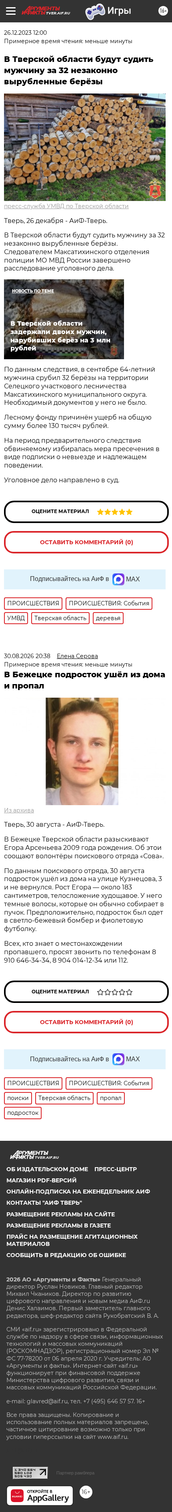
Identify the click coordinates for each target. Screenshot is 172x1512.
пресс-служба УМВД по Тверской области (66, 206)
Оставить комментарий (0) (86, 542)
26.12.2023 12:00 (25, 32)
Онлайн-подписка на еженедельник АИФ (78, 1191)
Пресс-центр (115, 1169)
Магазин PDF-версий (41, 1180)
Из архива (19, 810)
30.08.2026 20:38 (27, 656)
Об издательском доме (47, 1169)
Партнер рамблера (75, 1472)
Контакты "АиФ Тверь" (44, 1202)
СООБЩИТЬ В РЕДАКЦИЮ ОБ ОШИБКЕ (66, 1255)
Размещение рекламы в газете (58, 1225)
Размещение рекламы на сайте (60, 1214)
